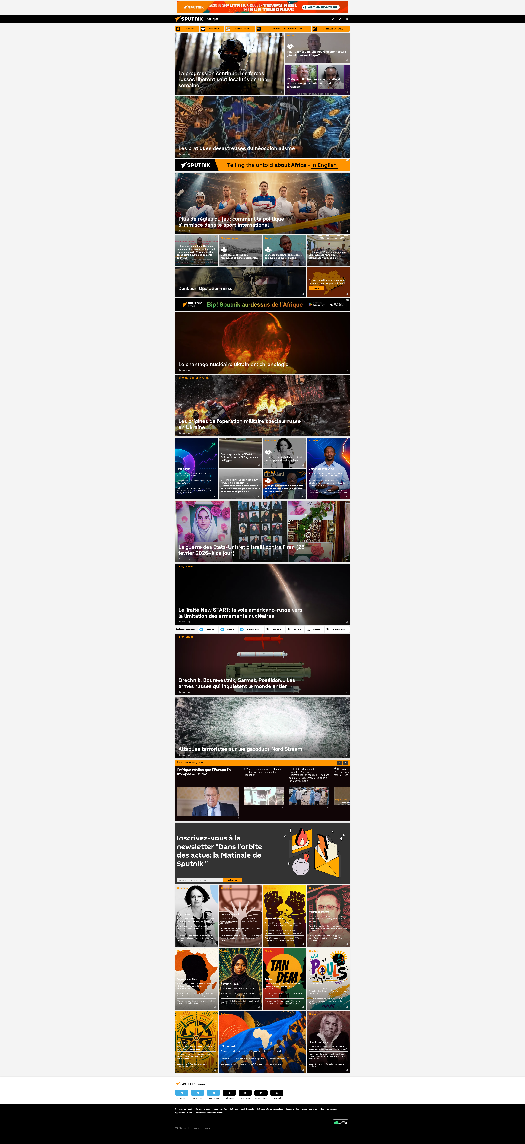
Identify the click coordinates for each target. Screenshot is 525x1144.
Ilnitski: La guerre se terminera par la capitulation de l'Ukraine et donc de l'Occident (193, 928)
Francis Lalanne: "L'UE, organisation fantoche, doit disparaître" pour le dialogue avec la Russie (327, 991)
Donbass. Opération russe (240, 282)
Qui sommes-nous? (183, 1109)
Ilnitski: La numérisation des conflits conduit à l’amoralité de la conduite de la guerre (196, 919)
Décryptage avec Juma (321, 468)
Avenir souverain (274, 918)
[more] (281, 92)
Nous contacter (220, 1109)
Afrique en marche (229, 238)
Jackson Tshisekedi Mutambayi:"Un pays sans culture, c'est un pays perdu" (194, 1047)
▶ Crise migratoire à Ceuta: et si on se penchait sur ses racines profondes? (325, 474)
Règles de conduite (328, 1109)
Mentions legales (202, 1109)
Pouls (312, 974)
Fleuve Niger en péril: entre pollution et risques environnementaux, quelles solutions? (282, 986)
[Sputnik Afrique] (190, 22)
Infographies (184, 468)
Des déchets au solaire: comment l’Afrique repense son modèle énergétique (283, 939)
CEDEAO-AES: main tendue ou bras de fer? (239, 988)
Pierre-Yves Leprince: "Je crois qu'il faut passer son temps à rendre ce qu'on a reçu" (328, 1047)
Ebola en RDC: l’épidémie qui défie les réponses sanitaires (194, 1065)
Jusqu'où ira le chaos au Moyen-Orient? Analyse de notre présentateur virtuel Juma (328, 491)
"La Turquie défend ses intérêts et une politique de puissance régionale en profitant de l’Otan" (328, 918)
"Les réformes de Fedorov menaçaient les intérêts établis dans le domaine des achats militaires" (328, 928)
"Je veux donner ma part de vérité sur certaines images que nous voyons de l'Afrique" (325, 1000)
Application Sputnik (183, 1112)
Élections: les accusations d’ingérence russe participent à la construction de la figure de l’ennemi (196, 938)
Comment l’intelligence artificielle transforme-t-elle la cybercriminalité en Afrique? (253, 1052)
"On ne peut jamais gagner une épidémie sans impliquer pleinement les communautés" (195, 1056)
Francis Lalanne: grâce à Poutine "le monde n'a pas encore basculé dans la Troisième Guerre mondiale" (327, 981)
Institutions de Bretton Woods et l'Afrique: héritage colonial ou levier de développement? (195, 986)
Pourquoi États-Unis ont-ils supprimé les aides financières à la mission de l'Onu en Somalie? (327, 938)
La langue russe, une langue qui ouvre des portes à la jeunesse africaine (252, 1058)
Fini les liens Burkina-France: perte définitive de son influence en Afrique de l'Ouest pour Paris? (327, 482)
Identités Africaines (319, 1042)
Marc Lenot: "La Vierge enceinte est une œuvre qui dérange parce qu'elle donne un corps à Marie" (327, 1056)
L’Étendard (270, 472)
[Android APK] (340, 1122)
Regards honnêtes (187, 979)
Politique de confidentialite (242, 1109)
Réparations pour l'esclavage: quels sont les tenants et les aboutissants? (196, 1002)
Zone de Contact (230, 914)
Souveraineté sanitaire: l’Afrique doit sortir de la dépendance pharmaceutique (195, 994)
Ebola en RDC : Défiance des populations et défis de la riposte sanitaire (240, 1002)
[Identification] (332, 19)
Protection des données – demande (301, 1109)
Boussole (182, 1042)
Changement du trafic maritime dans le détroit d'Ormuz (194, 481)
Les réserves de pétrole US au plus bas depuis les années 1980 (194, 474)
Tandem (290, 36)
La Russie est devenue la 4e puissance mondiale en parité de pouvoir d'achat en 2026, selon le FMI (194, 490)
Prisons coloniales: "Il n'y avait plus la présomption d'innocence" (237, 994)
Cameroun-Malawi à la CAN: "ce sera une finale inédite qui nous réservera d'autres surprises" (239, 920)
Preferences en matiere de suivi (209, 1112)
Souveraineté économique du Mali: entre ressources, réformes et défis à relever (282, 1002)
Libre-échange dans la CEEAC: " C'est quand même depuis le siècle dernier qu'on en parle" (240, 938)
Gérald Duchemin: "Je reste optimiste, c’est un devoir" (328, 1065)
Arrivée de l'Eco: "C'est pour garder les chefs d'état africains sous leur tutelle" (240, 929)
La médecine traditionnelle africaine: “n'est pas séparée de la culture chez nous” (253, 1065)
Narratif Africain (240, 979)
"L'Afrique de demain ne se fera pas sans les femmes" (284, 994)
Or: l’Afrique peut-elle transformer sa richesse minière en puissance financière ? (283, 931)
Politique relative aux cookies (270, 1109)
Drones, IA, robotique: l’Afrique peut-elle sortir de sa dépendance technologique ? (283, 924)
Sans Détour (270, 440)
